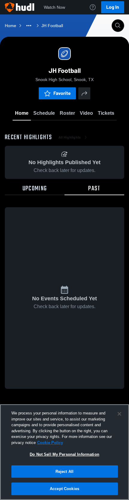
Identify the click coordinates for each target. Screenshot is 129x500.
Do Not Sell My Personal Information (64, 454)
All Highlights (69, 137)
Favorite (62, 93)
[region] (64, 452)
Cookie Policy (50, 442)
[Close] (119, 413)
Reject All (65, 471)
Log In (112, 7)
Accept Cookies (64, 488)
